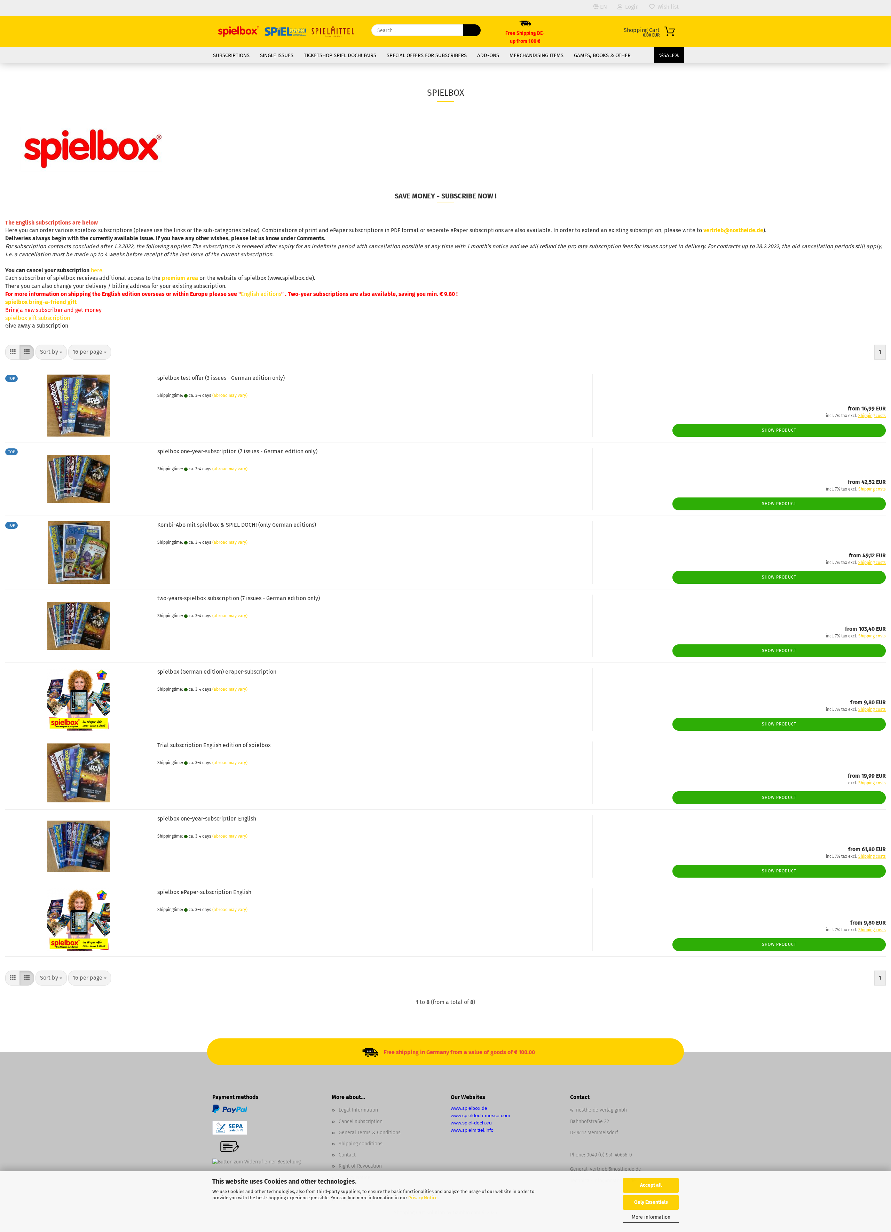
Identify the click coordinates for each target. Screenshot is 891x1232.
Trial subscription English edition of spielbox (214, 745)
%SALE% (669, 55)
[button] (12, 352)
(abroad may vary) (229, 395)
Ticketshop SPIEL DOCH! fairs (340, 55)
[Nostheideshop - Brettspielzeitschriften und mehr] (286, 31)
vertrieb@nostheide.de (615, 1169)
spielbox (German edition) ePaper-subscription (216, 671)
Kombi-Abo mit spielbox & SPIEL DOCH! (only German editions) (236, 524)
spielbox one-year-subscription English (206, 818)
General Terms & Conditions (370, 1133)
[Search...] (472, 30)
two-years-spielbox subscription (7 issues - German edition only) (238, 598)
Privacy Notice (422, 1197)
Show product (779, 430)
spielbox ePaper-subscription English (204, 892)
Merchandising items (536, 55)
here (96, 270)
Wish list (667, 6)
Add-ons (488, 55)
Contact (347, 1155)
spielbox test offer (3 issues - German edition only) (221, 378)
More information (651, 1217)
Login (630, 6)
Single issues (276, 55)
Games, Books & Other (602, 55)
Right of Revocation (360, 1166)
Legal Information (358, 1110)
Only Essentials (651, 1202)
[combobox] (51, 352)
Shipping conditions (361, 1144)
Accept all (651, 1185)
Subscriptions (231, 55)
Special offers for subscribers (427, 55)
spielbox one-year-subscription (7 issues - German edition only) (237, 451)
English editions (261, 294)
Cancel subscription (361, 1121)
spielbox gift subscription (37, 318)
